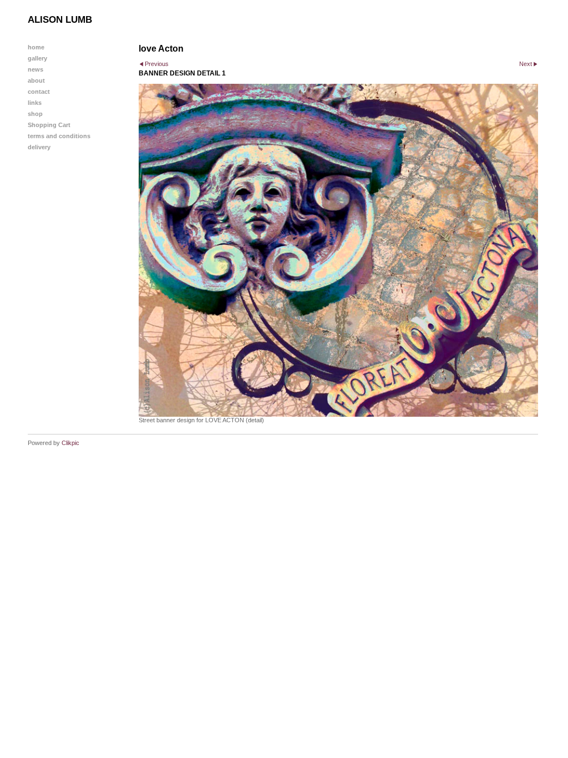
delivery (39, 147)
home (36, 47)
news (35, 69)
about (36, 80)
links (35, 102)
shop (35, 113)
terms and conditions (59, 136)
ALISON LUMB (60, 19)
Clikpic (70, 442)
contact (39, 91)
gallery (37, 58)
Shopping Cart (49, 125)
